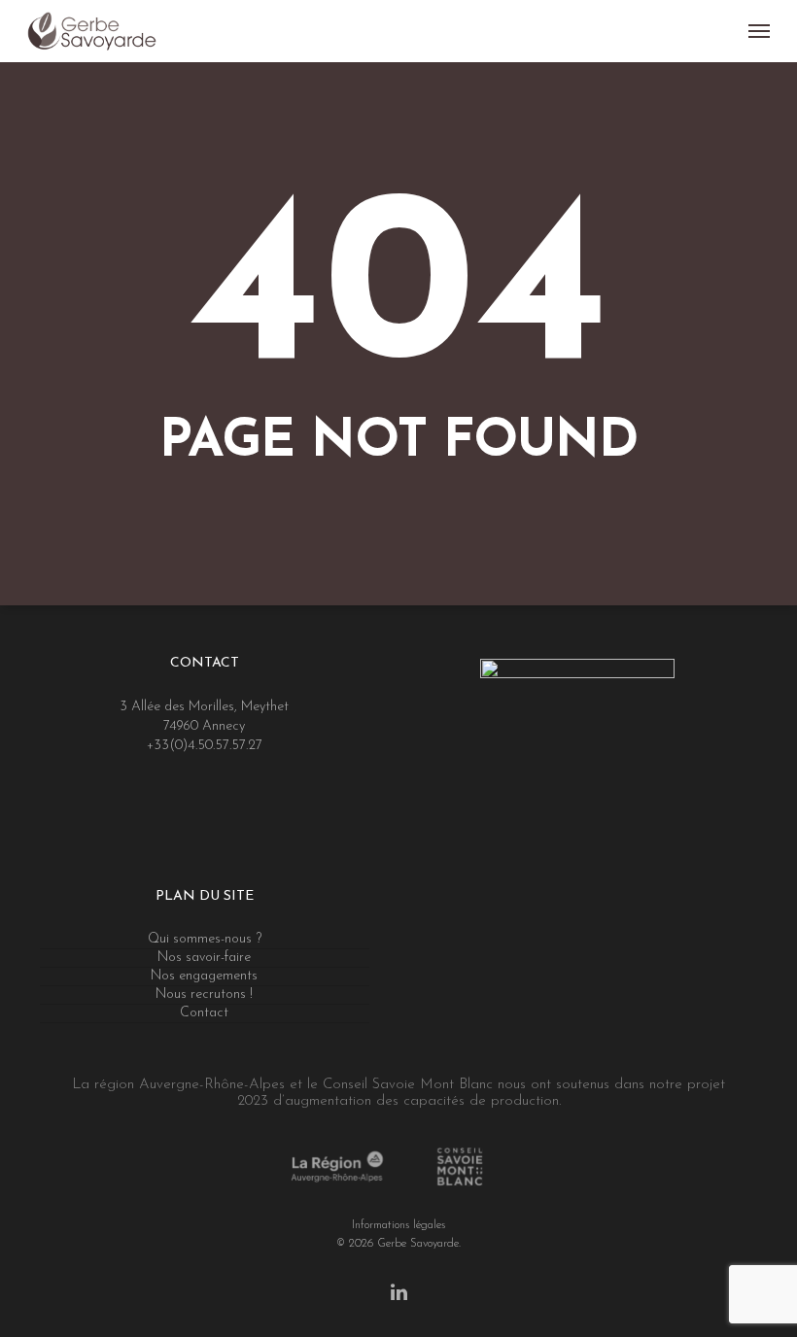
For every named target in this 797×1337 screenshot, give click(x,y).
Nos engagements (204, 976)
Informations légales (398, 1224)
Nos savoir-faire (204, 957)
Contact (204, 1013)
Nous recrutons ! (204, 994)
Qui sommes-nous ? (204, 939)
